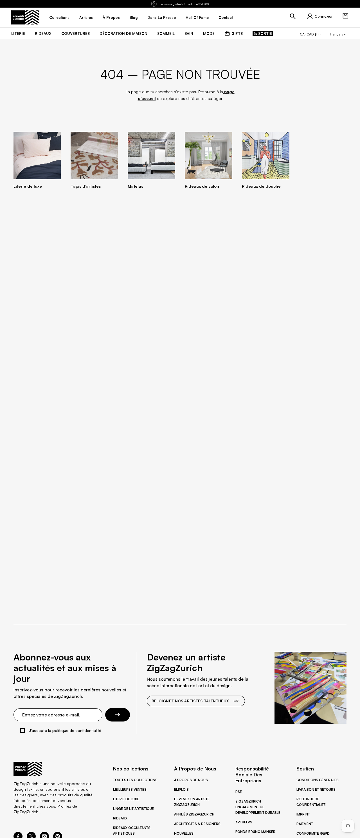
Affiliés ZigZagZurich (194, 814)
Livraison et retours (316, 789)
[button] (345, 15)
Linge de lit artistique (133, 808)
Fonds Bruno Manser (255, 832)
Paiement (304, 824)
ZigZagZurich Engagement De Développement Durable (257, 807)
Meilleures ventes (130, 789)
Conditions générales (317, 780)
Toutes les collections (135, 780)
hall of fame (197, 17)
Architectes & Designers (197, 824)
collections (59, 17)
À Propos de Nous (191, 780)
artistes (86, 17)
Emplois (181, 789)
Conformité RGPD (313, 833)
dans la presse (161, 17)
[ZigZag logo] (25, 17)
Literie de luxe (126, 799)
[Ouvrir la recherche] (292, 16)
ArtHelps (243, 822)
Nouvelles (184, 833)
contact (226, 17)
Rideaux (120, 818)
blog (134, 17)
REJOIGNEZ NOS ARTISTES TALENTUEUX (190, 701)
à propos (111, 17)
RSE (238, 792)
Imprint (303, 814)
